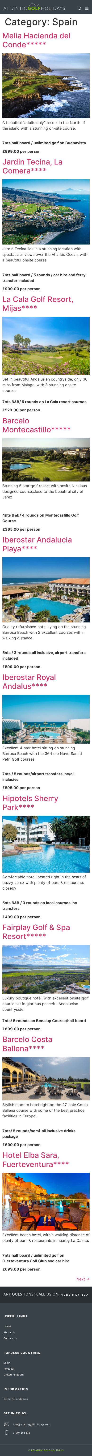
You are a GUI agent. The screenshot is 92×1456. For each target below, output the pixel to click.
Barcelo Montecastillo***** (36, 425)
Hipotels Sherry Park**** (30, 803)
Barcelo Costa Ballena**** (27, 1044)
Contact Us (10, 1338)
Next (83, 1279)
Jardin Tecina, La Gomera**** (32, 166)
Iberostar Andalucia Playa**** (37, 544)
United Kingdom (14, 1374)
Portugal (9, 1368)
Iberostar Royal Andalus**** (29, 682)
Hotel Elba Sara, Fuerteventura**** (35, 1160)
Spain (7, 1362)
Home (7, 1326)
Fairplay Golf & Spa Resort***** (36, 932)
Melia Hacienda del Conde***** (36, 40)
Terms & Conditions (16, 1399)
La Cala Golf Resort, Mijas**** (37, 304)
